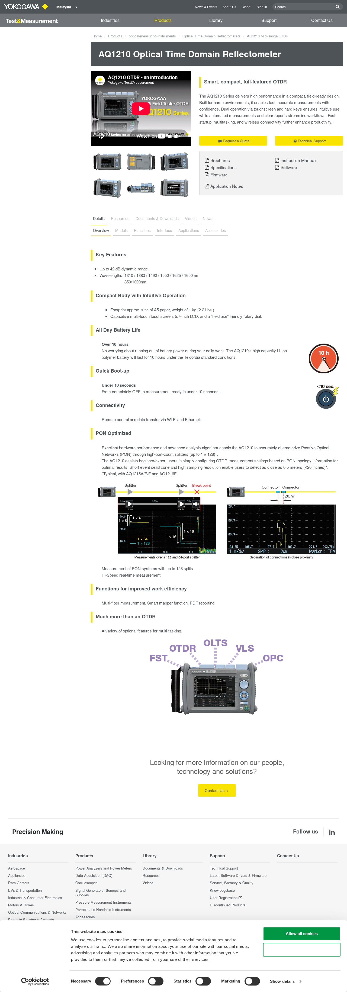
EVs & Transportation (25, 890)
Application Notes (226, 186)
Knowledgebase (222, 890)
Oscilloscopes (86, 882)
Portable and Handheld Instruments (103, 909)
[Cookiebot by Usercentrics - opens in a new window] (35, 981)
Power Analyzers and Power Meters (103, 868)
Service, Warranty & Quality (231, 882)
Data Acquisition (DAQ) (93, 875)
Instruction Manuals (299, 160)
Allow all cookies (302, 933)
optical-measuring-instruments (152, 35)
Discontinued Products (228, 904)
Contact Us (322, 20)
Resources (151, 875)
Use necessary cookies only (301, 949)
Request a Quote (236, 140)
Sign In (262, 6)
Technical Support (312, 140)
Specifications (223, 167)
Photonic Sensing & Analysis (31, 919)
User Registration (223, 897)
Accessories (85, 916)
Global (246, 6)
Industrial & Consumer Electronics (35, 897)
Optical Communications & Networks (37, 912)
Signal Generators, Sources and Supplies (100, 892)
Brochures (220, 160)
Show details (282, 981)
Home (97, 35)
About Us (229, 6)
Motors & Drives (21, 904)
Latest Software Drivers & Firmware (238, 875)
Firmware (219, 174)
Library (216, 20)
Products (163, 20)
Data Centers (18, 882)
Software (289, 167)
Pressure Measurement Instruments (103, 902)
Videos (148, 882)
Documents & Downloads (163, 868)
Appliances (16, 875)
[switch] (155, 981)
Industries (110, 20)
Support (269, 20)
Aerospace (16, 868)
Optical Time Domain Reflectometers (211, 35)
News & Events (206, 6)
